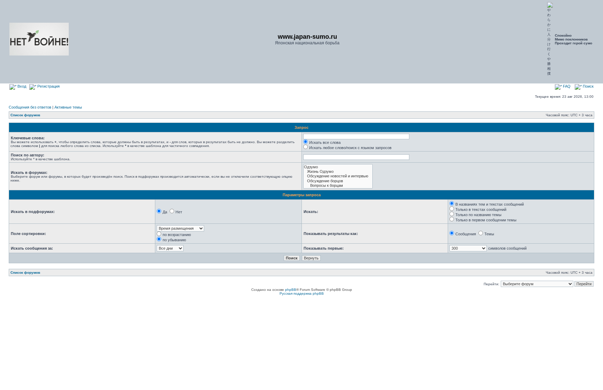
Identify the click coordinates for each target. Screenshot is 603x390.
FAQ (566, 86)
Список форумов (25, 115)
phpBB (290, 290)
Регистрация (48, 86)
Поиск (588, 86)
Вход (21, 86)
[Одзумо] (338, 167)
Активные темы (68, 107)
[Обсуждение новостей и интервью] (338, 176)
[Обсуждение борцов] (338, 181)
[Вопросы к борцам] (338, 185)
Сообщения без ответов (30, 107)
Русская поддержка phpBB (302, 293)
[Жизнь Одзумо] (338, 171)
